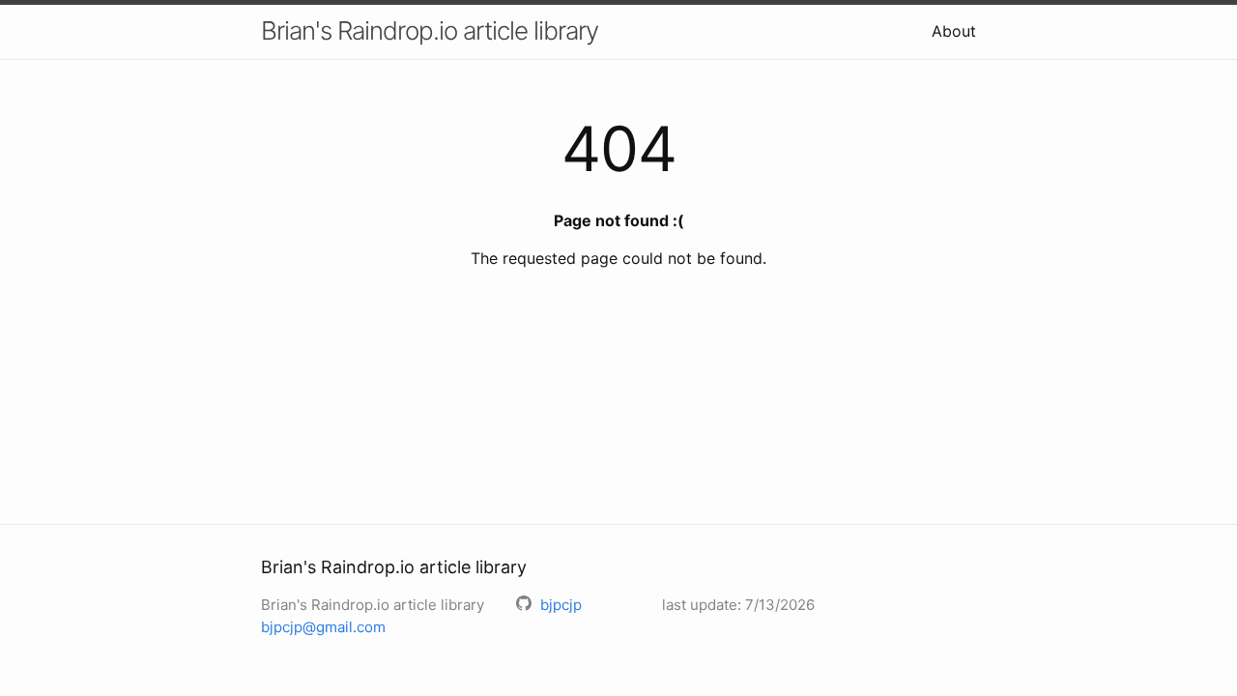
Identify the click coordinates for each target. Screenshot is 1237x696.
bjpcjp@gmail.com (323, 627)
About (954, 31)
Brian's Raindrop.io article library (429, 30)
